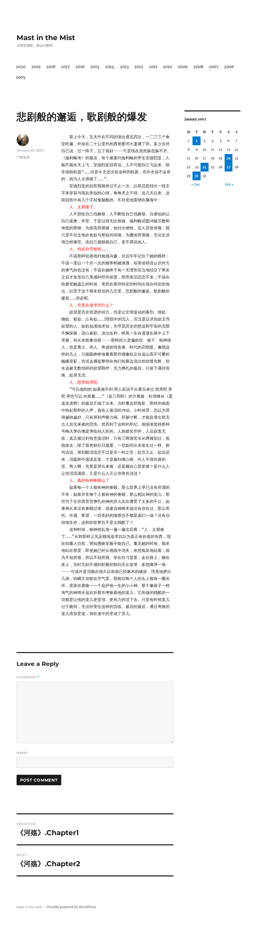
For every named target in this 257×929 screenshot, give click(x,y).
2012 (138, 66)
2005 (21, 77)
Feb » (229, 185)
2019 (36, 66)
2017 (65, 66)
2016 (80, 66)
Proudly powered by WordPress (71, 907)
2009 (182, 66)
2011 (153, 66)
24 (204, 167)
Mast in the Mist (46, 37)
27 (229, 167)
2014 (109, 66)
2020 (21, 66)
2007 (213, 66)
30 (197, 176)
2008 (198, 66)
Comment (28, 677)
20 (228, 158)
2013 (124, 66)
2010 (167, 66)
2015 (94, 66)
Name (22, 753)
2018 (50, 66)
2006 (229, 66)
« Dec (195, 185)
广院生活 (23, 157)
